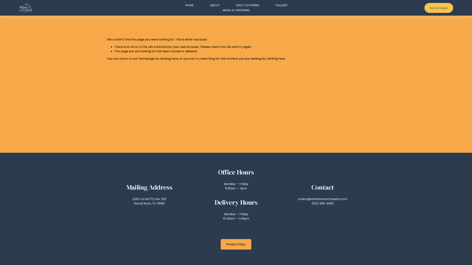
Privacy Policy (236, 244)
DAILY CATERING (247, 5)
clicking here (169, 58)
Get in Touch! (439, 8)
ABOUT (215, 5)
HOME (189, 5)
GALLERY (281, 5)
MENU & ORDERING (236, 10)
